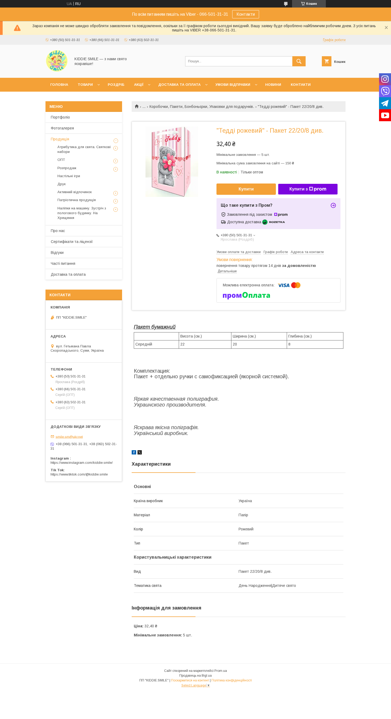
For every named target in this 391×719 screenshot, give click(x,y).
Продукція (60, 139)
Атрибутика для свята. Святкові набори (84, 149)
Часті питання (63, 263)
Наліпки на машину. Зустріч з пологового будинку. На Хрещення (81, 213)
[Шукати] (299, 61)
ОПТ (61, 160)
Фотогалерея (62, 128)
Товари (85, 85)
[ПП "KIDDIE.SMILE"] (56, 71)
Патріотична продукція (76, 200)
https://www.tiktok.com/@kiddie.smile (79, 474)
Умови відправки (232, 85)
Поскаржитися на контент (190, 680)
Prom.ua (220, 671)
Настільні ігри (68, 176)
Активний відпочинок (74, 192)
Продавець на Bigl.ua (195, 675)
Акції (138, 85)
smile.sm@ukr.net (69, 436)
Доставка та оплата (179, 85)
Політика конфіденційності (231, 680)
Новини (273, 85)
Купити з (298, 189)
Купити (246, 189)
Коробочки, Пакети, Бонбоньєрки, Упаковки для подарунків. (201, 106)
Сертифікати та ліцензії (72, 241)
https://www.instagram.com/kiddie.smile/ (82, 463)
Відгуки (57, 252)
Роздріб (116, 85)
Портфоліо (60, 117)
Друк (61, 184)
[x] (140, 453)
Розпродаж (66, 168)
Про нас (58, 231)
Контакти (245, 14)
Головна (59, 85)
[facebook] (134, 453)
